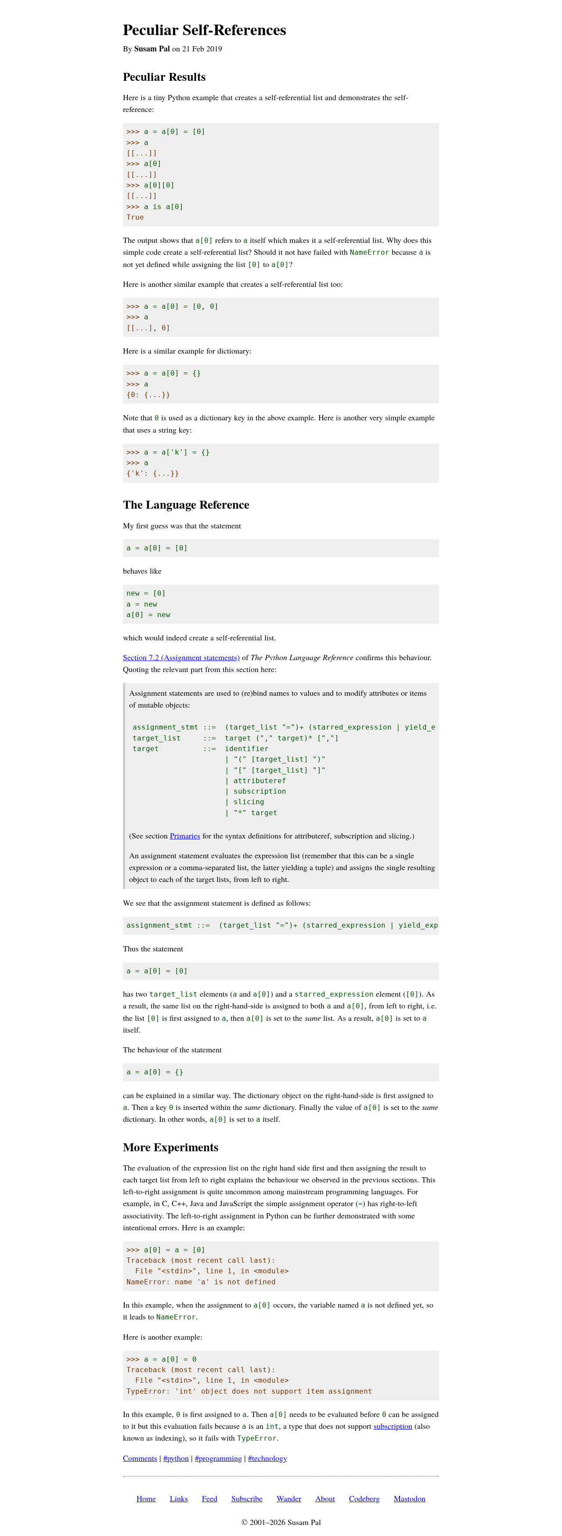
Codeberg (364, 1498)
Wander (289, 1498)
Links (179, 1498)
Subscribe (247, 1498)
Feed (209, 1498)
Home (146, 1498)
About (325, 1498)
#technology (267, 1458)
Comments (140, 1458)
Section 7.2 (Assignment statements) (181, 657)
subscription (393, 1425)
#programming (218, 1458)
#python (176, 1458)
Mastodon (409, 1498)
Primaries (185, 835)
